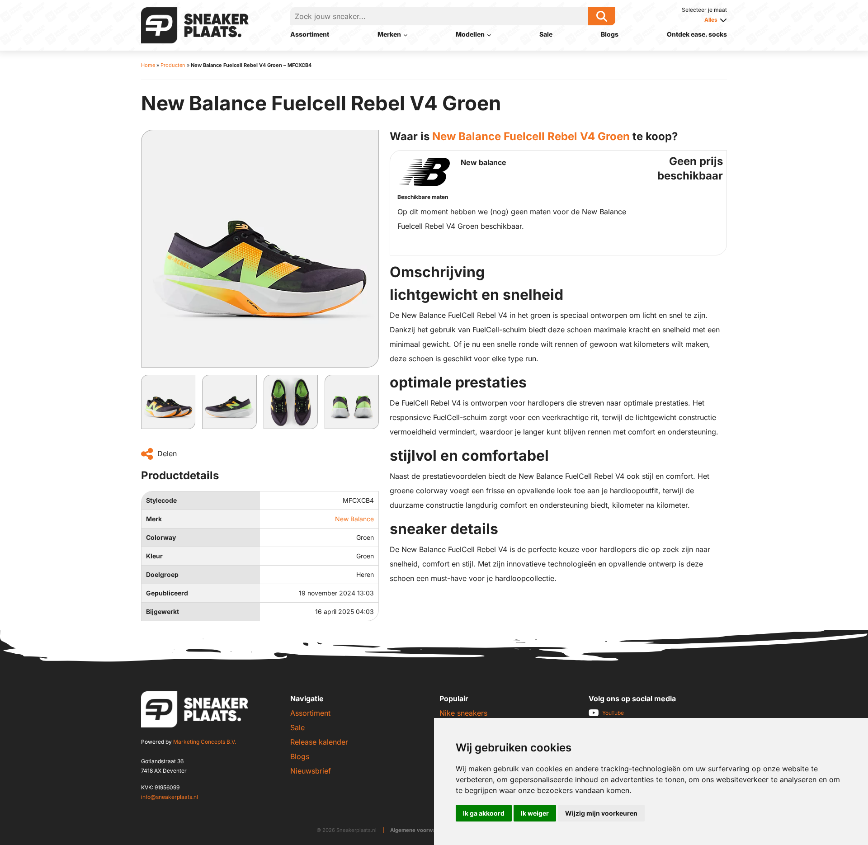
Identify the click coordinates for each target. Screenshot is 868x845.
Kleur (154, 556)
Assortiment (309, 34)
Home (148, 65)
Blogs (609, 34)
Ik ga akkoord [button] (484, 813)
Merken (389, 34)
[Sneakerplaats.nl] (195, 24)
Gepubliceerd (167, 593)
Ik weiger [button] (535, 813)
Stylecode (161, 500)
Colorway (161, 537)
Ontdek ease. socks (697, 34)
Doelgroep (162, 574)
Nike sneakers (463, 713)
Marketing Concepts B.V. (204, 741)
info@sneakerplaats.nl (169, 796)
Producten (172, 65)
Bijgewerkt (162, 611)
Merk (154, 519)
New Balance (354, 519)
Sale (545, 34)
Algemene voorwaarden (420, 830)
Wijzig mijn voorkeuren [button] (601, 813)
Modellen (470, 34)
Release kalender (319, 741)
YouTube (613, 712)
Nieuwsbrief (310, 770)
